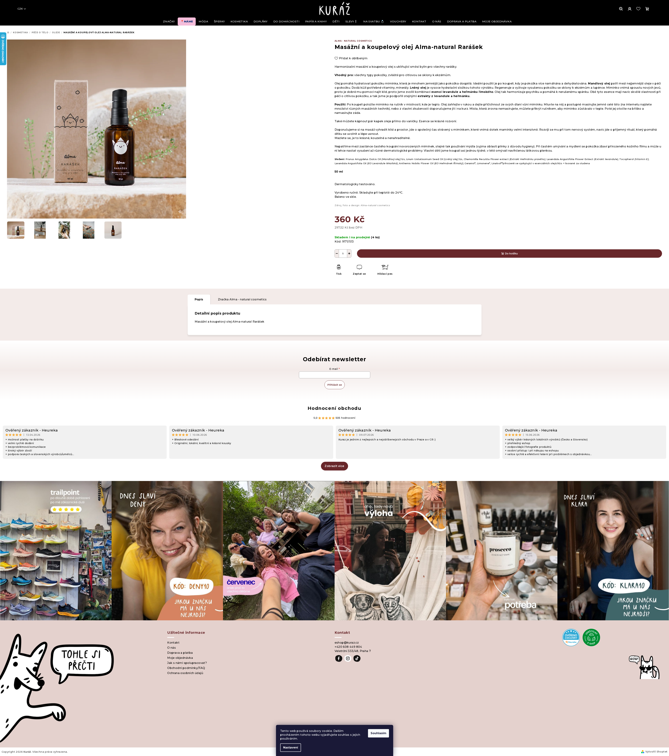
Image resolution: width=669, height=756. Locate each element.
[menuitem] (169, 21)
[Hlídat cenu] (385, 270)
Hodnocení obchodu (334, 408)
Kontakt (173, 642)
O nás (171, 647)
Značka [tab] (242, 299)
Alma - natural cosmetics (353, 41)
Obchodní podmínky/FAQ (186, 668)
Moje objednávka (180, 657)
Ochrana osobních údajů (185, 673)
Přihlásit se (334, 384)
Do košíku (511, 253)
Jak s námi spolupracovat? (187, 663)
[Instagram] (347, 658)
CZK (20, 8)
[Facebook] (338, 658)
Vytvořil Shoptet (656, 751)
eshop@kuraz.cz (347, 642)
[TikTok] (356, 658)
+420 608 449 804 (348, 646)
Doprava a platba (180, 652)
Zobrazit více (334, 466)
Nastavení (290, 747)
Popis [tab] (199, 299)
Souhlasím (378, 733)
